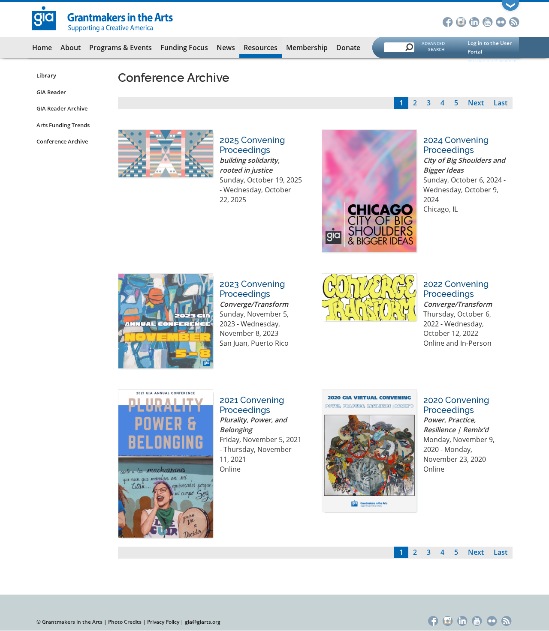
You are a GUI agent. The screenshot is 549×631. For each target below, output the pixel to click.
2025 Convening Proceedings (252, 145)
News (226, 47)
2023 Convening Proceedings (252, 289)
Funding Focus (184, 47)
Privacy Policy (163, 621)
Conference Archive (62, 141)
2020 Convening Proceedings (456, 405)
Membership (307, 47)
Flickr (501, 21)
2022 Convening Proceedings (456, 289)
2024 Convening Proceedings (456, 145)
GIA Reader (51, 92)
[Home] (102, 18)
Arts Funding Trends (63, 125)
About (70, 47)
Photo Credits (125, 621)
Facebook (447, 21)
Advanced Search (433, 46)
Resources (261, 47)
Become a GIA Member (492, 60)
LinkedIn (474, 21)
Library (46, 75)
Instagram (461, 21)
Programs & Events (120, 47)
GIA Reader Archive (61, 108)
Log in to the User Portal (490, 47)
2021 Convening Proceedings (252, 405)
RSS (514, 21)
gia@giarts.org (202, 621)
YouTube (487, 21)
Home (42, 47)
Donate (348, 47)
